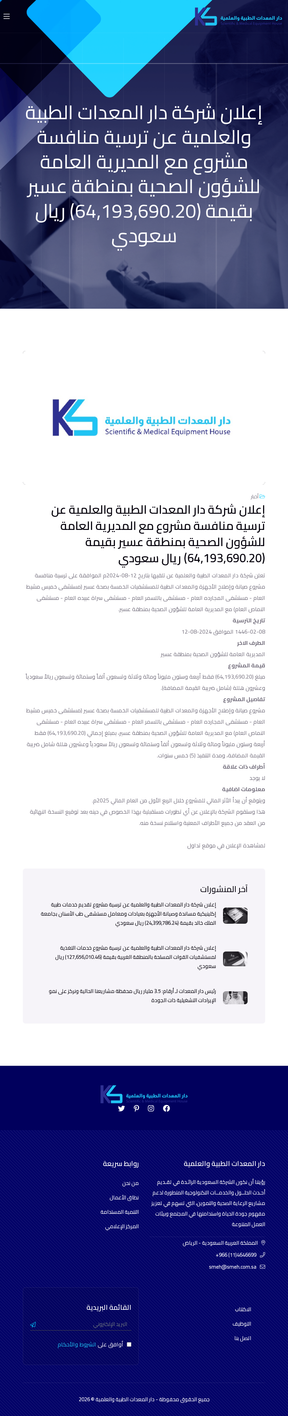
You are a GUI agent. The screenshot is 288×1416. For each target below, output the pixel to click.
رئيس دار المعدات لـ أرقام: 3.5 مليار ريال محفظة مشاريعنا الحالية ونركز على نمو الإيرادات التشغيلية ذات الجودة (132, 996)
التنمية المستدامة (119, 1212)
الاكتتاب (243, 1309)
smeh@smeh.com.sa (232, 1267)
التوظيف (242, 1324)
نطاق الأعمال (124, 1197)
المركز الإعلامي (122, 1226)
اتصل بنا (242, 1338)
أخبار (255, 496)
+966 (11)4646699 (236, 1255)
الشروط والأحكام (77, 1344)
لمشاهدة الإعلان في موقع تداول (226, 845)
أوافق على (90, 1344)
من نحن (130, 1183)
